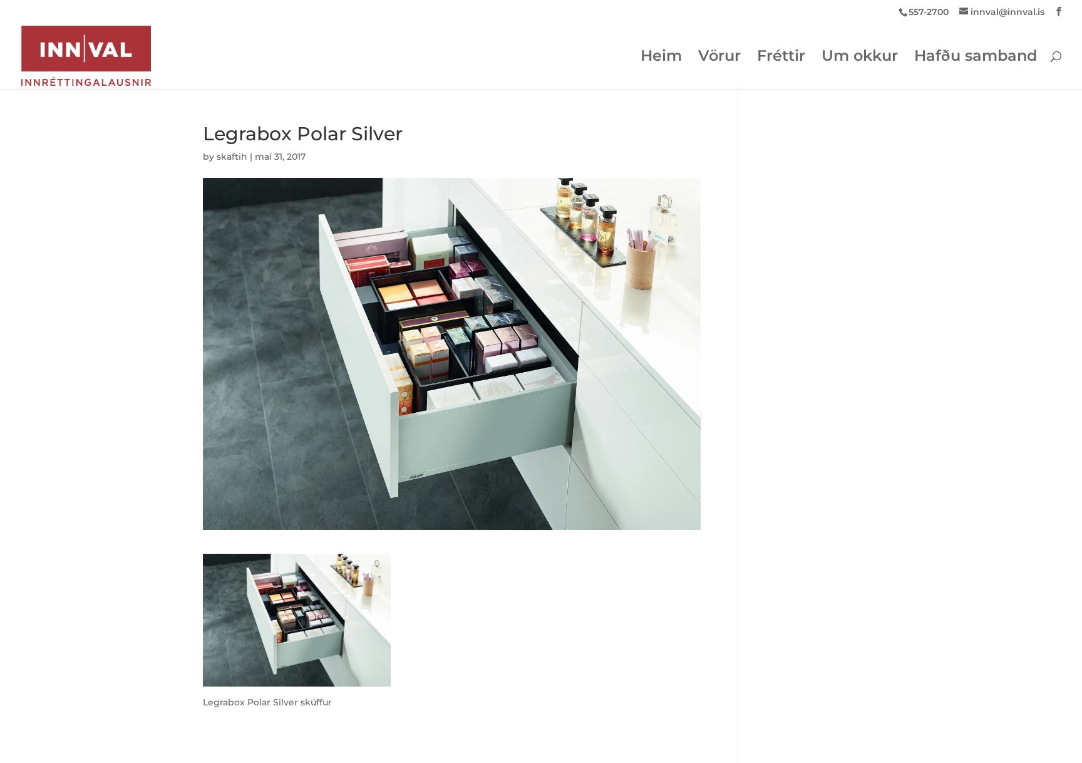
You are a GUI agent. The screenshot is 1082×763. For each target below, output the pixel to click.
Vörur (719, 58)
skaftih (232, 156)
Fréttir (781, 58)
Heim (661, 58)
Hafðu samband (975, 58)
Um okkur (860, 58)
